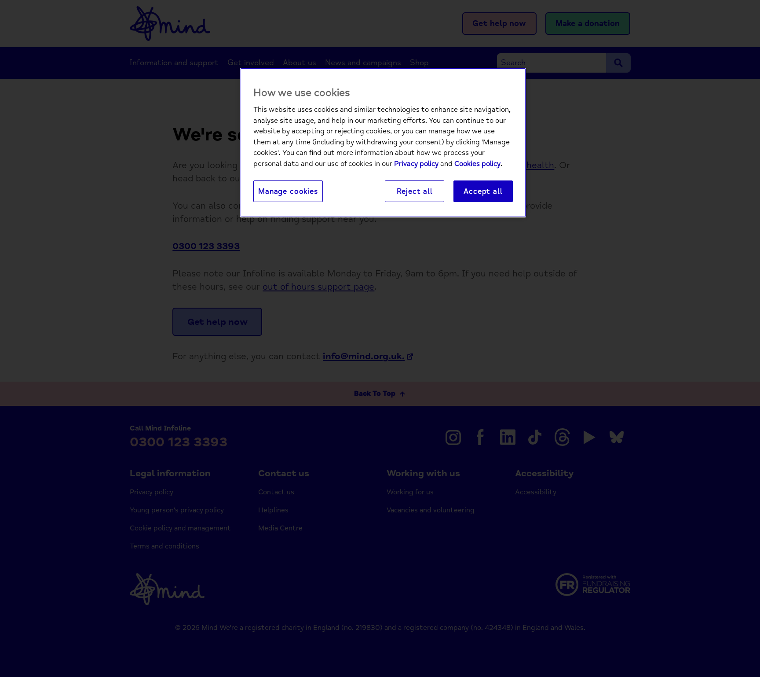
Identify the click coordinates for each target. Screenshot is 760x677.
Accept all (483, 191)
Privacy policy (416, 163)
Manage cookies (288, 191)
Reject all (415, 191)
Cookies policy (477, 163)
